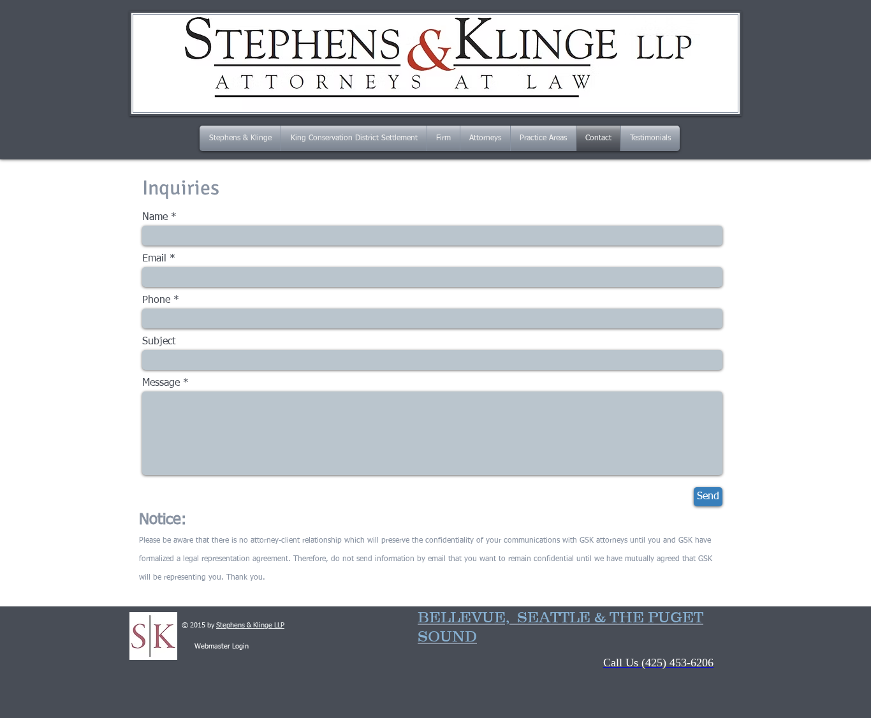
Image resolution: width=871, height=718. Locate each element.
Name (155, 217)
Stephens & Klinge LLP (250, 625)
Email (154, 259)
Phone (156, 300)
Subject (158, 342)
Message (161, 383)
